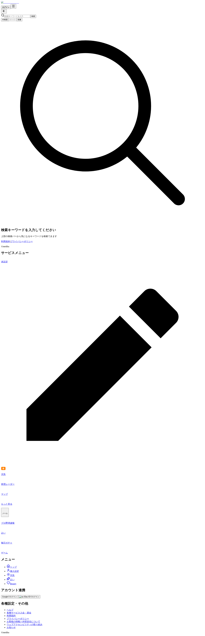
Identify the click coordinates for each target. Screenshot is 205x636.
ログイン (5, 7)
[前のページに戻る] (4, 11)
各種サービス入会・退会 (19, 613)
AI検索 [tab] (5, 20)
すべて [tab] (12, 20)
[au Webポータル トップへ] (10, 2)
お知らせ (11, 627)
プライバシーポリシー (21, 241)
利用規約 (5, 241)
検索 (33, 16)
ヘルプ (10, 610)
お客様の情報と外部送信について (23, 621)
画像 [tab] (19, 20)
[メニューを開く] (13, 6)
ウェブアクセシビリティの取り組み (24, 624)
